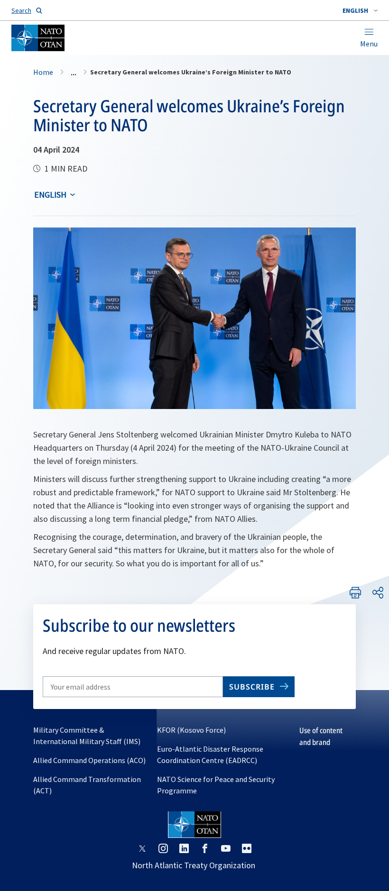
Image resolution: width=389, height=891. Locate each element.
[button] (360, 10)
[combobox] (360, 10)
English (50, 194)
